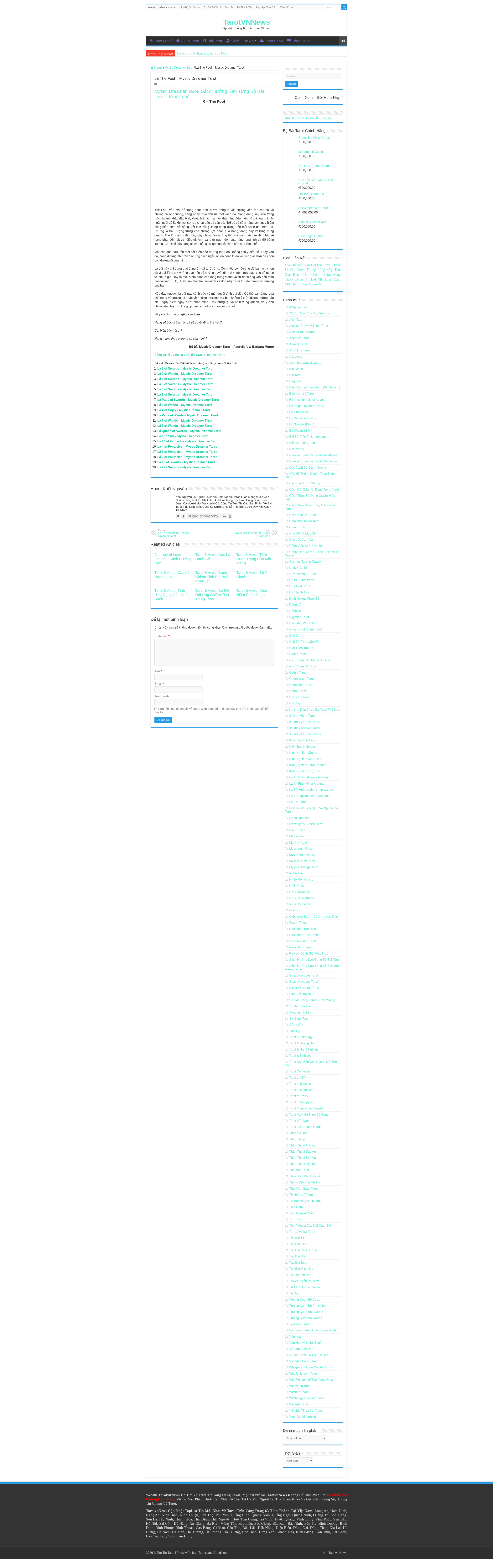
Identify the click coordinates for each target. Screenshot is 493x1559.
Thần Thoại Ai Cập (302, 1145)
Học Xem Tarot (299, 697)
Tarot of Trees (298, 1096)
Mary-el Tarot (298, 842)
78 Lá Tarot (189, 41)
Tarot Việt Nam (299, 1120)
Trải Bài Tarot (298, 1262)
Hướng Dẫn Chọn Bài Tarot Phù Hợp (314, 709)
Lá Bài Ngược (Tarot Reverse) (309, 796)
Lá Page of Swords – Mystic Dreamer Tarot (188, 399)
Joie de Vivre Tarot (302, 715)
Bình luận (161, 636)
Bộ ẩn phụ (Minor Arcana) (306, 406)
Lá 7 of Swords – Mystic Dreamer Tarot (185, 368)
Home (158, 67)
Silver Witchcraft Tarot (304, 987)
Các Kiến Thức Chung (304, 483)
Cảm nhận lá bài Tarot (304, 521)
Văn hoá (295, 1336)
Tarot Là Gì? (297, 1077)
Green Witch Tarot (301, 678)
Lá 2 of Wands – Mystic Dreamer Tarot (184, 373)
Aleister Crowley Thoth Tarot (308, 325)
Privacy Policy (186, 1552)
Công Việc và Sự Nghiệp (306, 545)
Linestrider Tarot (300, 817)
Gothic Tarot (297, 672)
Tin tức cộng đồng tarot (305, 1201)
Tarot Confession (300, 1071)
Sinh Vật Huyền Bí (301, 994)
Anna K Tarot (298, 344)
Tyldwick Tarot (299, 1324)
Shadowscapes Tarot (303, 975)
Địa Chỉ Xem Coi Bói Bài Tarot (307, 264)
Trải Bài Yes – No (301, 1268)
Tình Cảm (296, 1207)
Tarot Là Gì (163, 41)
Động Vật (295, 604)
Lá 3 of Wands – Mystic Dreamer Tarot (184, 425)
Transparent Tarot (301, 1275)
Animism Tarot (299, 338)
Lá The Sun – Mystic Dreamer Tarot (182, 436)
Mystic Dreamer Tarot (178, 67)
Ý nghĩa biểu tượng (302, 1416)
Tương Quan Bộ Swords (306, 1312)
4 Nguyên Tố (298, 307)
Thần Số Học (287, 7)
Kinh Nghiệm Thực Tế (304, 771)
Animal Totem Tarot (302, 332)
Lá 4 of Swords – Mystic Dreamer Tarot (185, 389)
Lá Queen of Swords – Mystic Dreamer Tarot (189, 431)
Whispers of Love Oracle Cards (310, 1367)
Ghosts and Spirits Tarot (305, 629)
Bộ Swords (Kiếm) (301, 424)
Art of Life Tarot (299, 350)
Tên (158, 671)
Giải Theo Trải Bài (301, 648)
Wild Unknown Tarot (303, 1373)
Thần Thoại (297, 1139)
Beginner (295, 381)
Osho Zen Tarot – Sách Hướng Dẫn (313, 916)
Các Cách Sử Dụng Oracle (307, 467)
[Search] (344, 7)
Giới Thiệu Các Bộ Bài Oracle (309, 660)
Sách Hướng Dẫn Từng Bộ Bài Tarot (314, 959)
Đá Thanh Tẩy (244, 7)
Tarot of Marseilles (301, 1090)
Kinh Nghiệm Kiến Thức (305, 759)
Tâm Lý (294, 1031)
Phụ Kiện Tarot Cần (266, 7)
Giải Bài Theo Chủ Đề (304, 641)
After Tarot (296, 319)
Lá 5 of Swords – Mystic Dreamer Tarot (185, 384)
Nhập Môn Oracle (301, 879)
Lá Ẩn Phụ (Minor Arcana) (306, 783)
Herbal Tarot (297, 691)
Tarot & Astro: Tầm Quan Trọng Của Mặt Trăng (253, 559)
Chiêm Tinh (297, 527)
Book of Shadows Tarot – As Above (313, 455)
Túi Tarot (295, 1293)
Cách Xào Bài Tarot (302, 515)
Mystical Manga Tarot (303, 867)
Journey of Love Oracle (305, 728)
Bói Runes (296, 449)
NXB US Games (300, 904)
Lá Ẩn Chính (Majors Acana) (308, 777)
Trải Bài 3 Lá (298, 1244)
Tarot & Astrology (300, 1037)
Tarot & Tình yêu (300, 1055)
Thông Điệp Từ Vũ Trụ (304, 1182)
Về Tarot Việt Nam (301, 1349)
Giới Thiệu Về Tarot (302, 666)
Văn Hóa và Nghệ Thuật (305, 1342)
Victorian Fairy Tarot (303, 1361)
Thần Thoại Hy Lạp (302, 1164)
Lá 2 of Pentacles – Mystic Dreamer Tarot (187, 457)
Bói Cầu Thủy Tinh (302, 443)
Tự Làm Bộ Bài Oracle (304, 1287)
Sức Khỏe (296, 1024)
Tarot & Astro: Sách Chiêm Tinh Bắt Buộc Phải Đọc (212, 577)
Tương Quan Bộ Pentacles (307, 1305)
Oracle (293, 910)
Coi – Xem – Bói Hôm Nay (317, 97)
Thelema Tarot (299, 1170)
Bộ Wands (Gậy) (300, 430)
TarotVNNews (246, 22)
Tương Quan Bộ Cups (304, 1299)
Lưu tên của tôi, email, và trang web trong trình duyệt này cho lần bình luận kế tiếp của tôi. (211, 710)
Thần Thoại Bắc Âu (302, 1151)
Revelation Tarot (300, 947)
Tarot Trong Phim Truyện (306, 1108)
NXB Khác (296, 885)
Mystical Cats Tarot (302, 861)
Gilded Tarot (297, 654)
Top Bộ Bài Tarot (212, 7)
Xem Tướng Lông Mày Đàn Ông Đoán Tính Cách (313, 272)
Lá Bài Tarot (297, 802)
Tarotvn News (338, 1552)
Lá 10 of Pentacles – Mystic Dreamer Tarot (187, 441)
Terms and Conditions (213, 1552)
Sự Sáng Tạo (298, 1018)
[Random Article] (343, 40)
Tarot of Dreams (300, 1083)
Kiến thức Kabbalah (303, 746)
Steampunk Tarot (300, 1012)
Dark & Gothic (298, 567)
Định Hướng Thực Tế (304, 598)
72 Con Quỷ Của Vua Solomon (310, 313)
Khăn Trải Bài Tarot (302, 740)
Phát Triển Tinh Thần (303, 935)
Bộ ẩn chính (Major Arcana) (307, 399)
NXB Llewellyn (299, 891)
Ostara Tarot (297, 922)
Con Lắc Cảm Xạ (301, 539)
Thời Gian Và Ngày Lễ (304, 1176)
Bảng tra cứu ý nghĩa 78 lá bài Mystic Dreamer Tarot (189, 354)
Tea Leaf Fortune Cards (305, 1127)
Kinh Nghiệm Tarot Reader (307, 765)
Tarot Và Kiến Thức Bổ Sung (309, 1114)
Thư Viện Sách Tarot (303, 1188)
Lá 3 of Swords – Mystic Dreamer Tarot (185, 394)
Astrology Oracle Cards (305, 362)
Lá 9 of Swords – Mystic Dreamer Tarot (185, 467)
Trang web (161, 696)
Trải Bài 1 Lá (298, 1238)
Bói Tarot (214, 41)
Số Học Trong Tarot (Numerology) (312, 1000)
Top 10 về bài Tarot (302, 1231)
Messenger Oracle (301, 848)
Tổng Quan (301, 41)
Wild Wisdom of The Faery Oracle (312, 1379)
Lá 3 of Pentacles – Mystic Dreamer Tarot (187, 451)
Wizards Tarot (298, 1404)
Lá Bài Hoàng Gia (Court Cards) (311, 789)
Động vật (295, 611)
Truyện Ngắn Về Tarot (304, 1281)
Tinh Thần (296, 1219)
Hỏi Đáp (295, 703)
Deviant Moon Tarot (302, 574)
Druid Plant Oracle (301, 580)
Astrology (295, 356)
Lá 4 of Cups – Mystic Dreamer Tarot (183, 410)
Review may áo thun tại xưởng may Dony (202, 53)
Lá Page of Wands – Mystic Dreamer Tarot (187, 415)
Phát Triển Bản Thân (303, 928)
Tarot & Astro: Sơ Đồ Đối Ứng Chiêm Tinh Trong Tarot (212, 594)
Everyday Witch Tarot (303, 623)
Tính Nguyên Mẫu (301, 1213)
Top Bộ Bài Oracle (190, 7)
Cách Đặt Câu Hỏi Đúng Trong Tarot (314, 489)
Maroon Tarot (298, 836)
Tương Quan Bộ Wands (305, 1318)
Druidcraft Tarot (299, 586)
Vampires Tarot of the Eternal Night (313, 1330)
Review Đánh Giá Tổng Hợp (308, 953)
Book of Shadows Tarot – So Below (313, 461)
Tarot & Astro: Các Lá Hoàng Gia (171, 575)
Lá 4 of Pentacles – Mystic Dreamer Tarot (187, 446)
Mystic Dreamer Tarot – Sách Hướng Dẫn (252, 533)
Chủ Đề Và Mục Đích (303, 533)
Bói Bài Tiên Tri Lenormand (308, 436)
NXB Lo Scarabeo (301, 898)
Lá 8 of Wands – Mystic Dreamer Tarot (184, 405)
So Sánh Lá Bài (300, 1006)
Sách (235, 41)
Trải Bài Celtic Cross (303, 1250)
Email (159, 683)
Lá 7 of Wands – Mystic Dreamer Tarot (184, 420)
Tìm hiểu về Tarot (301, 1194)
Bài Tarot (295, 375)
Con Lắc (229, 7)
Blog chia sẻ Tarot (301, 393)
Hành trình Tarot (300, 685)
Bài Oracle (296, 369)
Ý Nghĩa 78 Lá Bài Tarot (305, 1410)
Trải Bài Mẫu (298, 1256)
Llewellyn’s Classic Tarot (306, 824)
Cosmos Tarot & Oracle (305, 561)
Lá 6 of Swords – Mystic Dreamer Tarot (185, 379)
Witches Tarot (298, 1392)
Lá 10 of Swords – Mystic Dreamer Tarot (186, 462)
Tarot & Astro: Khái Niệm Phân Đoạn (251, 592)
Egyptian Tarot (299, 617)
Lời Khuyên (297, 830)
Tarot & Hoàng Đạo (302, 1043)
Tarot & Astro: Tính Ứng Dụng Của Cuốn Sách (172, 594)
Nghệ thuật (296, 873)
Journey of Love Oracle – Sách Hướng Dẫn (172, 559)
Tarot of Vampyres (301, 1102)
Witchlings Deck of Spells (306, 1398)
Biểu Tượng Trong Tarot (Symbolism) (314, 387)
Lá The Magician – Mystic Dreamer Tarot (173, 533)
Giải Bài (294, 635)
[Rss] (323, 1552)
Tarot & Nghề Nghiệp (303, 1049)
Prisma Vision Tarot (302, 941)
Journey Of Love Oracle (305, 722)
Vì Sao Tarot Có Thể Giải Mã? (309, 1355)
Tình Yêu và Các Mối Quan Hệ (310, 1225)
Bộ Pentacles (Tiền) (302, 418)
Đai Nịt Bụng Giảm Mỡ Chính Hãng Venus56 (313, 281)
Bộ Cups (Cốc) (299, 412)
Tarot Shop (274, 41)
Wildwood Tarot (299, 1386)
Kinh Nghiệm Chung (303, 752)
